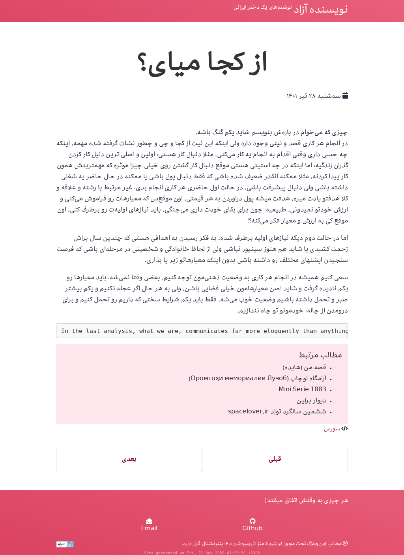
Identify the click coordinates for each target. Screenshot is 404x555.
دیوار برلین (311, 401)
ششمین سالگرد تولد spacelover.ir (277, 412)
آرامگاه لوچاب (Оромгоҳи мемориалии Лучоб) (257, 379)
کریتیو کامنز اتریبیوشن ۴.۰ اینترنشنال (241, 544)
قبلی (275, 460)
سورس (332, 429)
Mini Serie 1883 (302, 390)
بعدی (129, 460)
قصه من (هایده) (304, 368)
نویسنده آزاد (321, 11)
